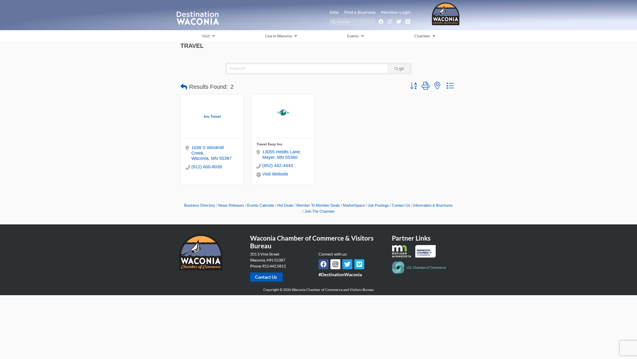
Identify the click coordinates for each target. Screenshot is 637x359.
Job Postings (378, 205)
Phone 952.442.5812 (268, 266)
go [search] (401, 68)
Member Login (396, 12)
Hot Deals (285, 205)
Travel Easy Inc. (270, 144)
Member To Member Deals (318, 205)
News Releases (231, 205)
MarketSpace (354, 205)
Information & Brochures (433, 205)
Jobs (334, 12)
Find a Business (359, 12)
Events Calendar (260, 205)
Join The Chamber (320, 211)
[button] (183, 87)
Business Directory (199, 205)
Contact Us (401, 205)
